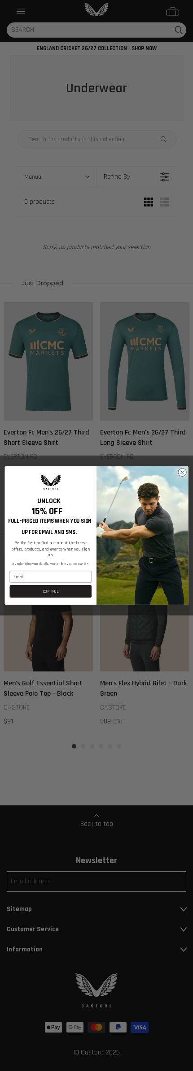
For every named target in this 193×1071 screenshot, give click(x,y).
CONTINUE (50, 591)
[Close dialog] (182, 472)
